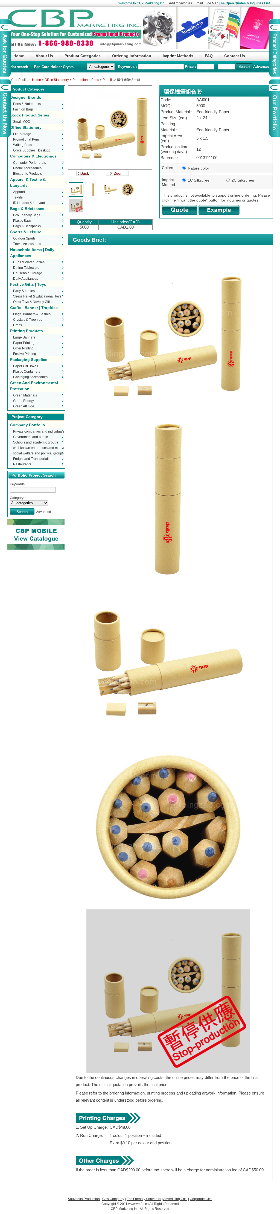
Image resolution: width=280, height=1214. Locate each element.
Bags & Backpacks (27, 226)
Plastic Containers (26, 371)
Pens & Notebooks (27, 104)
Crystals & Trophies (27, 320)
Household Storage (27, 273)
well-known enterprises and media (38, 448)
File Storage (22, 134)
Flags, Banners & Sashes (32, 314)
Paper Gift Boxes (25, 366)
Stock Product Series (29, 115)
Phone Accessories (27, 168)
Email (198, 3)
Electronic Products (27, 174)
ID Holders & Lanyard (29, 203)
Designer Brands (25, 97)
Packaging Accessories (30, 377)
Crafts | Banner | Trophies (34, 307)
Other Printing (23, 348)
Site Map (211, 3)
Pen (38, 67)
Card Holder (52, 67)
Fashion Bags (23, 109)
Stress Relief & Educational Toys (37, 296)
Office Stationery (57, 80)
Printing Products (26, 331)
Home (36, 80)
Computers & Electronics (33, 156)
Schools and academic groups (35, 442)
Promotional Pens (85, 80)
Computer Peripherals (29, 163)
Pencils (108, 80)
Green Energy (23, 401)
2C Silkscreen (243, 180)
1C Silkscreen (199, 180)
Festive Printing (24, 354)
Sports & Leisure (25, 232)
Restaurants (22, 464)
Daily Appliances (25, 279)
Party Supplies (24, 291)
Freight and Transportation (32, 459)
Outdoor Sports (24, 238)
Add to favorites (180, 3)
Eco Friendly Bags (26, 215)
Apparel (19, 192)
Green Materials (25, 395)
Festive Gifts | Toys (28, 284)
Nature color (198, 168)
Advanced (261, 67)
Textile (18, 197)
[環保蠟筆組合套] (110, 127)
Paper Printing (23, 343)
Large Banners (24, 337)
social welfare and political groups (38, 453)
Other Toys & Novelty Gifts (32, 302)
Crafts (17, 325)
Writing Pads (22, 145)
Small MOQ (21, 122)
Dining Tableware (26, 268)
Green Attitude (23, 406)
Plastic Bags (22, 221)
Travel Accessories (27, 244)
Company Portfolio (27, 425)
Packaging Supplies (28, 359)
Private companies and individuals (38, 431)
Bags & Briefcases (27, 208)
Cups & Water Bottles (29, 262)
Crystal (69, 67)
